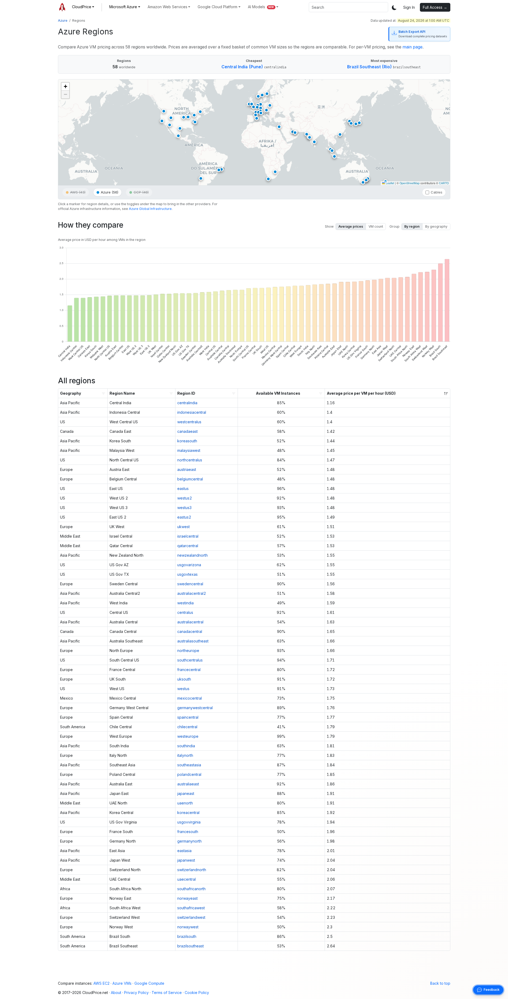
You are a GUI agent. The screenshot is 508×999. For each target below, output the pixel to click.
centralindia (187, 402)
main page (412, 47)
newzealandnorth (192, 555)
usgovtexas (187, 574)
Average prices (350, 226)
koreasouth (187, 441)
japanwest (186, 860)
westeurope (187, 736)
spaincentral (187, 717)
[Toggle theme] (394, 7)
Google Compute (149, 983)
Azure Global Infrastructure (150, 209)
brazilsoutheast (190, 946)
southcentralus (190, 660)
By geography (436, 226)
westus (183, 688)
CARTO (444, 183)
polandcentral (189, 774)
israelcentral (187, 536)
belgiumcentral (190, 479)
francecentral (189, 669)
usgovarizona (189, 564)
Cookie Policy (197, 992)
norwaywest (187, 927)
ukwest (183, 526)
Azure (62, 20)
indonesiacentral (191, 412)
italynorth (185, 755)
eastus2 (184, 517)
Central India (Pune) (242, 66)
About (116, 992)
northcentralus (189, 460)
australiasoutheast (192, 641)
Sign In (409, 7)
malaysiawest (188, 450)
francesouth (187, 831)
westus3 (184, 507)
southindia (186, 746)
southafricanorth (191, 888)
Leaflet (389, 183)
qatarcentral (187, 545)
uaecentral (186, 879)
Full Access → (435, 7)
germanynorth (189, 841)
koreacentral (188, 812)
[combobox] (348, 7)
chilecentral (187, 726)
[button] (83, 6)
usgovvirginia (189, 822)
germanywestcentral (195, 707)
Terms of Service (167, 992)
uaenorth (185, 803)
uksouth (184, 679)
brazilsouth (186, 936)
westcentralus (189, 422)
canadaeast (187, 431)
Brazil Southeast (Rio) (369, 66)
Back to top (440, 983)
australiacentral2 (191, 593)
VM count (376, 226)
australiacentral (190, 622)
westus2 (184, 498)
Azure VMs (121, 983)
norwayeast (187, 898)
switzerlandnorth (191, 869)
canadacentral (189, 631)
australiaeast (188, 784)
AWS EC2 (101, 983)
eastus (183, 488)
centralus (185, 612)
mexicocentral (189, 698)
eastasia (184, 850)
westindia (185, 603)
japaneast (185, 793)
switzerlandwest (191, 917)
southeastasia (189, 765)
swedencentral (190, 584)
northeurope (188, 650)
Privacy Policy (136, 992)
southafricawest (191, 908)
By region (412, 226)
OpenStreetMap (410, 183)
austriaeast (186, 469)
